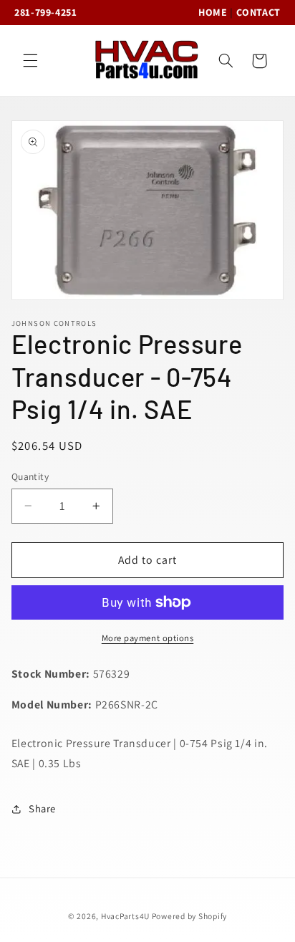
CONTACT (258, 12)
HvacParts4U (125, 915)
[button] (30, 60)
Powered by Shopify (189, 915)
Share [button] (42, 808)
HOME (213, 12)
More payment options (148, 638)
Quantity (30, 476)
